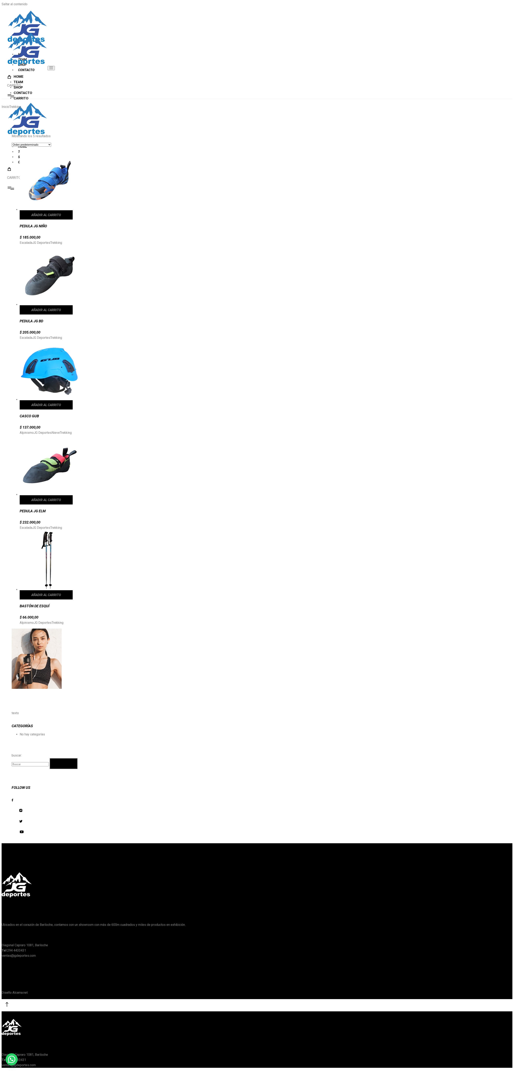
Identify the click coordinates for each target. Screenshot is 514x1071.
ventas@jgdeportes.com (19, 956)
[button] (12, 1059)
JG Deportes (41, 243)
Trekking (56, 243)
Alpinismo (27, 433)
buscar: (17, 755)
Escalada (26, 243)
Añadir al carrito (46, 215)
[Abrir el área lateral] (11, 188)
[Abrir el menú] (51, 68)
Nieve (56, 433)
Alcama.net (20, 992)
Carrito (14, 178)
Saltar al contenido (15, 4)
